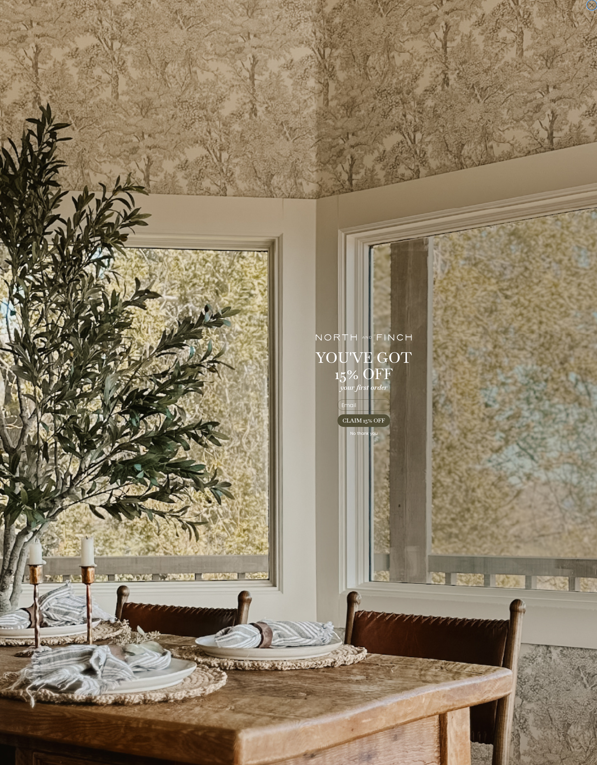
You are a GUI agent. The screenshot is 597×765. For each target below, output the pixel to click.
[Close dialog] (592, 5)
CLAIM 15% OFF (364, 420)
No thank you (364, 433)
